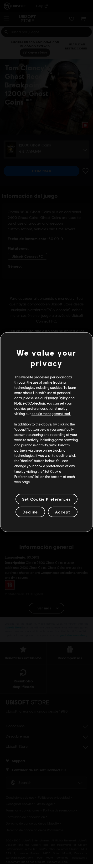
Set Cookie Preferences (46, 499)
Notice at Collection (29, 403)
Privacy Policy (57, 398)
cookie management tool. (51, 413)
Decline (30, 512)
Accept (62, 512)
